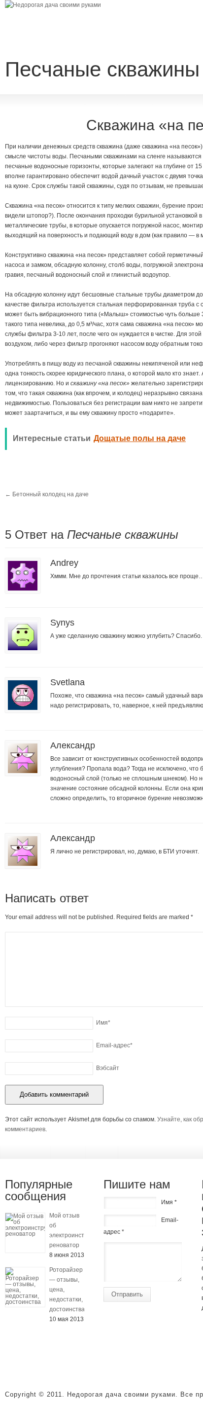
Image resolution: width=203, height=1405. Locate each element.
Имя (103, 1022)
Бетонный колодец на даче (47, 494)
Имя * (169, 1202)
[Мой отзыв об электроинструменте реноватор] (25, 1233)
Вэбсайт (107, 1068)
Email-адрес (114, 1045)
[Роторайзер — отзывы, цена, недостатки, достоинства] (25, 1287)
